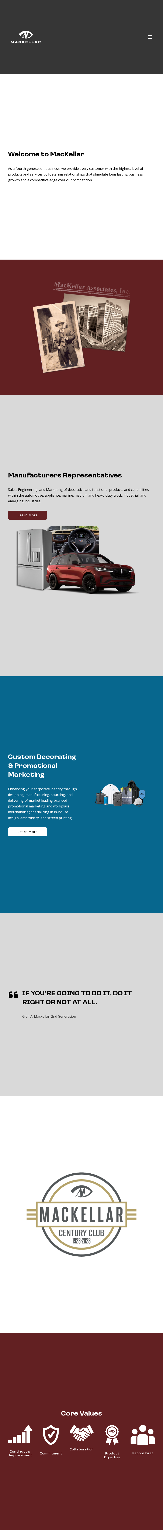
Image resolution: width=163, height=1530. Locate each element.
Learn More (28, 515)
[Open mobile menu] (150, 37)
